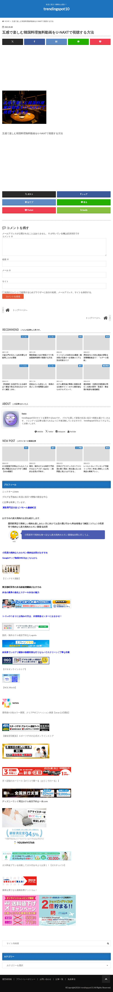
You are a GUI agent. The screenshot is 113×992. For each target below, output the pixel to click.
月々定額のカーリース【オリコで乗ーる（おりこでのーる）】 (31, 780)
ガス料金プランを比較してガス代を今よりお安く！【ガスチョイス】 (34, 865)
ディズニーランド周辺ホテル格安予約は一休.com (25, 801)
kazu (24, 413)
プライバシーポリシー (25, 979)
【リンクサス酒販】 (11, 578)
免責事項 (71, 979)
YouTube (73, 431)
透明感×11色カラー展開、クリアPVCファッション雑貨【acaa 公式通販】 (36, 712)
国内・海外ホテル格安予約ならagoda (19, 635)
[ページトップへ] (106, 979)
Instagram (61, 431)
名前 (5, 259)
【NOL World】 (9, 687)
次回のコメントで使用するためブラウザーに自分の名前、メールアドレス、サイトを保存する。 (49, 292)
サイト (5, 281)
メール (6, 270)
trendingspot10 (56, 8)
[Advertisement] (56, 70)
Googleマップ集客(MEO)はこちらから (19, 558)
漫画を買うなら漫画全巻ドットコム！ (19, 890)
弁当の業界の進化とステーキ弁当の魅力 (20, 592)
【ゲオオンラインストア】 (14, 669)
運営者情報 (7, 979)
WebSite (40, 431)
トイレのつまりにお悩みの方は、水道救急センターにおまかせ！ (32, 616)
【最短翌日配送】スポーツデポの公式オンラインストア (28, 736)
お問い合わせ (45, 979)
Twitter (50, 431)
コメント (7, 236)
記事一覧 (59, 979)
